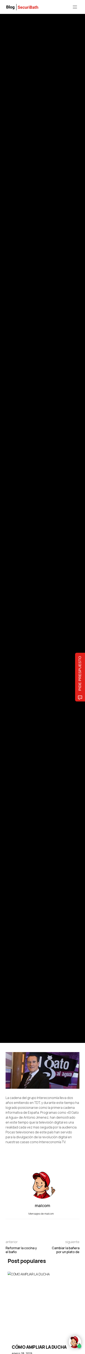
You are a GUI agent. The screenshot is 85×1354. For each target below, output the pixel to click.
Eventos (10, 504)
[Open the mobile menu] (74, 7)
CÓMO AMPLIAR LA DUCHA (39, 1347)
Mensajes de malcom (41, 1213)
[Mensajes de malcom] (10, 539)
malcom (24, 540)
